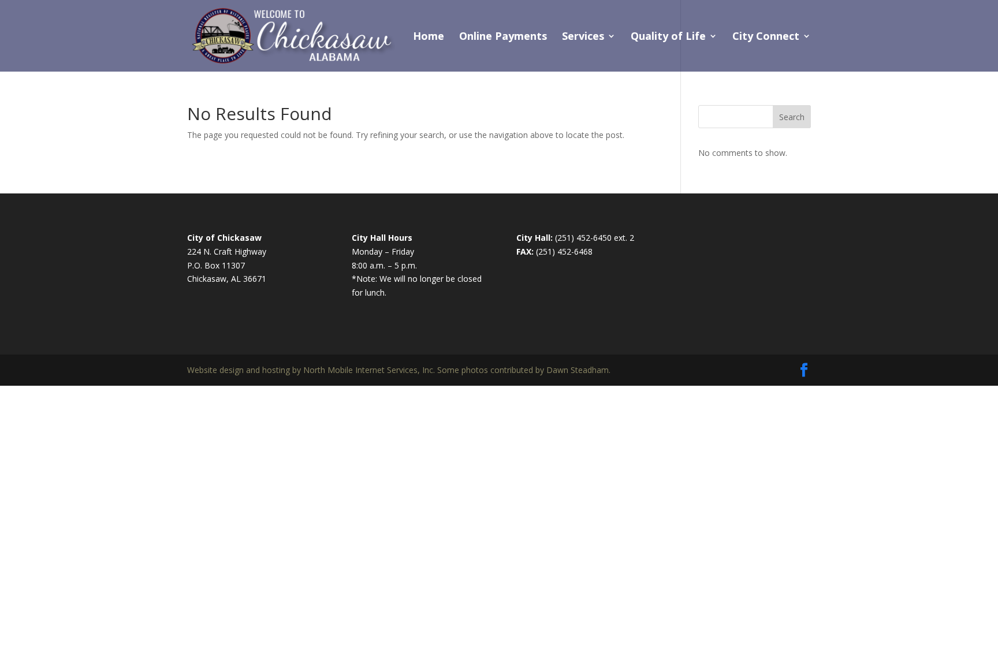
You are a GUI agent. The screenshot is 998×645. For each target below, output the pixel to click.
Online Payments (503, 37)
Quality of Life (668, 37)
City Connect (765, 37)
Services (583, 37)
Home (428, 37)
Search (792, 116)
